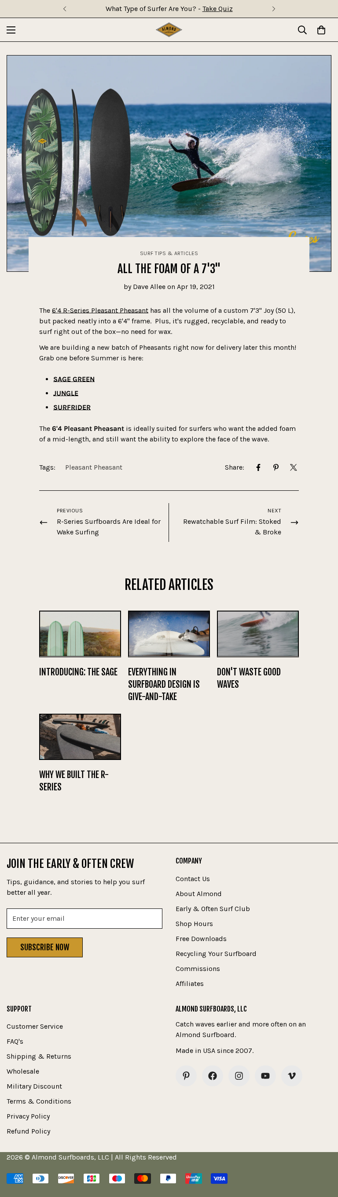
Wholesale (23, 1071)
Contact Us (193, 879)
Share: (234, 467)
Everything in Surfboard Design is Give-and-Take (164, 684)
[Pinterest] (276, 467)
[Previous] (64, 9)
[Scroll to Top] (321, 1149)
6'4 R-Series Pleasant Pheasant (100, 310)
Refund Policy (28, 1131)
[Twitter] (293, 467)
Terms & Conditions (39, 1101)
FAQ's (15, 1041)
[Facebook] (258, 467)
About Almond (199, 893)
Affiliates (190, 983)
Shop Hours (194, 923)
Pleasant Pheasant (93, 467)
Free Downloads (201, 938)
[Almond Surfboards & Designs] (169, 29)
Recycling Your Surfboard (216, 953)
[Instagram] (239, 1075)
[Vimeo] (291, 1075)
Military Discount (34, 1086)
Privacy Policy (28, 1116)
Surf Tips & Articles (169, 253)
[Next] (273, 9)
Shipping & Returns (39, 1056)
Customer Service (35, 1026)
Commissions (198, 968)
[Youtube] (265, 1075)
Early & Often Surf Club (213, 908)
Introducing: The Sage (78, 672)
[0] (321, 30)
